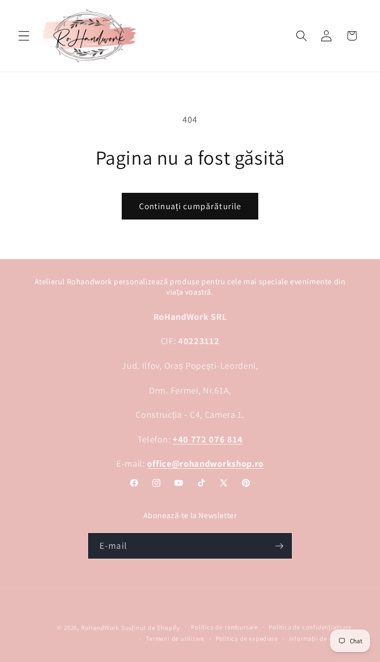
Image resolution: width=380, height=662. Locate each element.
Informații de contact (320, 638)
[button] (24, 35)
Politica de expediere (247, 638)
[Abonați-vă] (279, 545)
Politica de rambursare (224, 627)
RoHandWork (100, 627)
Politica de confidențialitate (310, 627)
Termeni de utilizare (175, 638)
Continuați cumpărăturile (190, 206)
